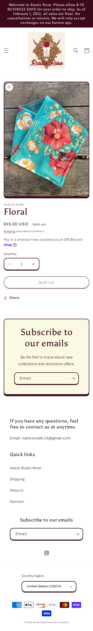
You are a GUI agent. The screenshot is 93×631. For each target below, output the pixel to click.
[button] (6, 50)
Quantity (10, 254)
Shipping (9, 231)
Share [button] (14, 298)
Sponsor (17, 501)
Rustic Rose (39, 622)
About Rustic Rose (25, 468)
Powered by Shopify (58, 622)
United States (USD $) (44, 586)
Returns (16, 490)
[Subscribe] (72, 378)
